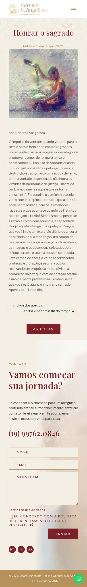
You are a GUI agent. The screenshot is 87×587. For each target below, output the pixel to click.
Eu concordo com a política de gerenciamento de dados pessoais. (43, 520)
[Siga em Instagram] (12, 549)
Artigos (43, 329)
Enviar (63, 534)
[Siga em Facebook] (21, 549)
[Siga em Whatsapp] (30, 549)
